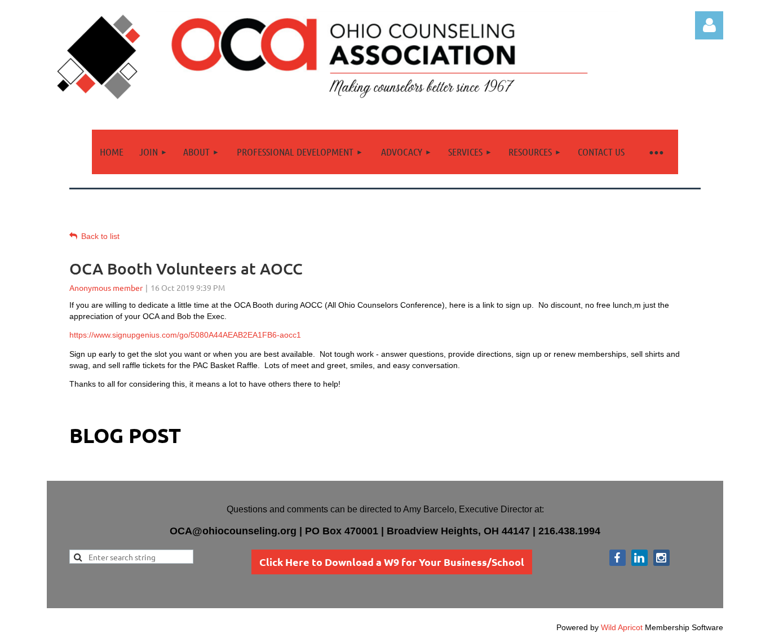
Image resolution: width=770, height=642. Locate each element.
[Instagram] (661, 558)
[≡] (655, 152)
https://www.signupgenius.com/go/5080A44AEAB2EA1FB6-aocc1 (185, 334)
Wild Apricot (622, 627)
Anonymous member (106, 287)
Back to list (100, 236)
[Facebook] (617, 558)
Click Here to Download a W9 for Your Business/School (391, 561)
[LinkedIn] (639, 558)
